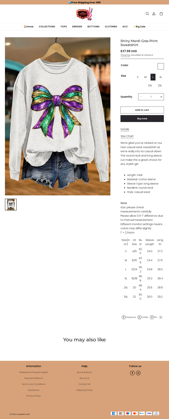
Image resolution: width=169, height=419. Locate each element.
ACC (125, 26)
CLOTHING (111, 26)
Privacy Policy (33, 395)
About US (84, 378)
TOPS (63, 26)
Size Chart (127, 136)
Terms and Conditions (34, 384)
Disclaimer (33, 390)
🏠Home (29, 26)
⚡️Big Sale (139, 26)
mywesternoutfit (23, 414)
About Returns (84, 372)
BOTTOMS (93, 26)
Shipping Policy (84, 390)
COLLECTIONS (47, 26)
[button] (147, 13)
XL (160, 77)
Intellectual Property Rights (33, 372)
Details (125, 129)
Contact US (84, 384)
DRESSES (77, 26)
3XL (160, 85)
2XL (150, 85)
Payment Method (33, 378)
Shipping (125, 55)
